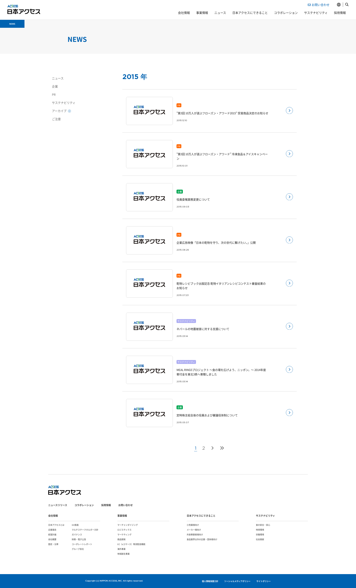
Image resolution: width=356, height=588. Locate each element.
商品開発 (121, 539)
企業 (55, 86)
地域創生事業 (123, 553)
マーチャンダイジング (127, 524)
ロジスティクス (124, 529)
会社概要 (52, 539)
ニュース (220, 12)
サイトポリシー (263, 581)
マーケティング (124, 534)
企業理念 (52, 529)
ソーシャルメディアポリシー (237, 581)
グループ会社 (78, 548)
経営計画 (52, 534)
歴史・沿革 (53, 544)
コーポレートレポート (82, 544)
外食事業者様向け (195, 534)
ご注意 (56, 119)
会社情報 (184, 12)
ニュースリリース (57, 505)
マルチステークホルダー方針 (85, 529)
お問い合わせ (320, 4)
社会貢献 (260, 539)
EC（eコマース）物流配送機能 (131, 544)
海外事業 (121, 548)
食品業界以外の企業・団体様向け (202, 539)
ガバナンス (77, 534)
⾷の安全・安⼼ (263, 524)
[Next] (212, 448)
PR (54, 94)
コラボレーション (286, 12)
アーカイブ (59, 111)
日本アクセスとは (56, 524)
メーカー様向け (194, 529)
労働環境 (260, 534)
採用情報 (340, 12)
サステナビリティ (316, 12)
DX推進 (75, 524)
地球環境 (260, 529)
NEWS (12, 23)
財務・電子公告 (79, 539)
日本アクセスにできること (250, 12)
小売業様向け (193, 524)
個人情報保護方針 (210, 581)
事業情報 (202, 12)
